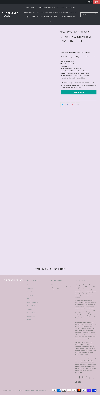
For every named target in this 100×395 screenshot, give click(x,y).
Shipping (29, 309)
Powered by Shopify (41, 390)
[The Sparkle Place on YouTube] (79, 382)
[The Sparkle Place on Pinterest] (86, 377)
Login (89, 2)
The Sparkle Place (12, 390)
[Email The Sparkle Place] (76, 377)
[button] (34, 7)
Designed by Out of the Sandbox (26, 390)
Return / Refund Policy (33, 302)
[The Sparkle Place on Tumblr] (93, 377)
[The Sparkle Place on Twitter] (76, 382)
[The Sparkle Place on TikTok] (89, 377)
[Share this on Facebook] (68, 104)
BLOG (29, 320)
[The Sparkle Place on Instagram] (83, 377)
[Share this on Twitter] (62, 104)
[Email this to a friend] (78, 104)
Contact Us (30, 295)
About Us (29, 292)
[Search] (95, 14)
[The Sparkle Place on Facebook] (79, 377)
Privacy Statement (32, 299)
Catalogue (30, 288)
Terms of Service (31, 306)
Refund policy (31, 316)
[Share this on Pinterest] (73, 104)
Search (29, 285)
